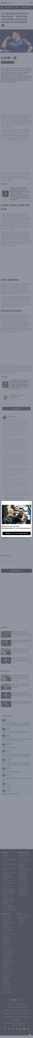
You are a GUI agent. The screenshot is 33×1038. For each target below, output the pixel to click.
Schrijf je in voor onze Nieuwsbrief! (16, 533)
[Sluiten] (29, 503)
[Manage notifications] (29, 1035)
